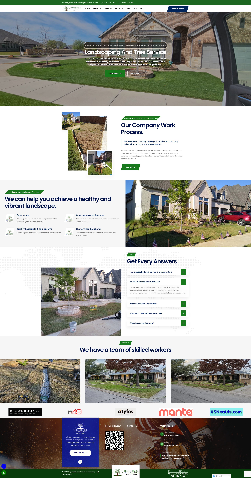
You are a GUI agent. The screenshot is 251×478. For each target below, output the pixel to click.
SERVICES (108, 8)
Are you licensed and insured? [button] (143, 303)
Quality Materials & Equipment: (34, 229)
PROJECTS (119, 8)
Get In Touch (79, 453)
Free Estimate (178, 9)
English (219, 476)
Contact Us (114, 73)
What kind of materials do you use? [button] (146, 313)
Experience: (23, 215)
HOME (87, 8)
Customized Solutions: (88, 229)
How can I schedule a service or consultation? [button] (151, 272)
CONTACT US (138, 8)
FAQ (128, 8)
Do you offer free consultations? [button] (145, 282)
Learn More (130, 167)
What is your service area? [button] (142, 323)
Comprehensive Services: (90, 215)
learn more (135, 73)
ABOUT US (97, 8)
